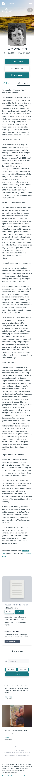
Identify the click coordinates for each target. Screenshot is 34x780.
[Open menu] (30, 3)
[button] (17, 716)
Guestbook (23, 83)
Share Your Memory (12, 641)
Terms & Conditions (8, 776)
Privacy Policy (11, 752)
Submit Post (17, 674)
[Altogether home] (3, 3)
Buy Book (19, 611)
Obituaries (11, 3)
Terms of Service (22, 752)
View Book (9, 611)
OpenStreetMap (19, 755)
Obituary (7, 83)
